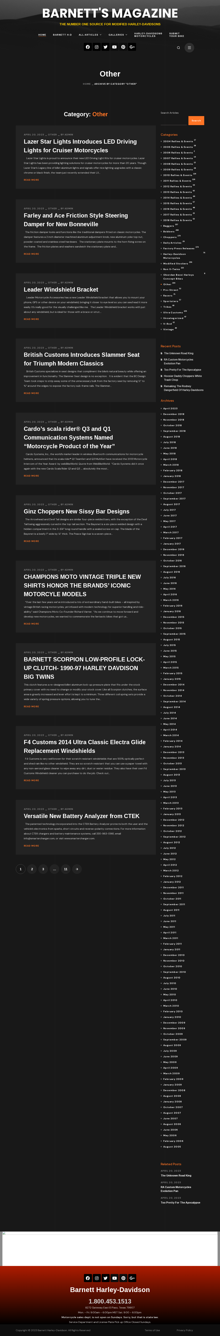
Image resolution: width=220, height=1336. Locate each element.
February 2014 (173, 740)
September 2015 (174, 633)
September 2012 (174, 836)
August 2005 (172, 1146)
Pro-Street (172, 289)
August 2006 (172, 1124)
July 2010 (169, 983)
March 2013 (171, 802)
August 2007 (172, 1112)
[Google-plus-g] (132, 47)
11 (65, 869)
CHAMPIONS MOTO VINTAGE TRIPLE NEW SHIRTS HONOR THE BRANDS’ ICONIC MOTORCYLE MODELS (82, 585)
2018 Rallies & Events (179, 220)
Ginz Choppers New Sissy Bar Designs (76, 511)
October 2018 (172, 425)
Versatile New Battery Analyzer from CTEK (82, 816)
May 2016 (169, 588)
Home (87, 83)
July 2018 (169, 442)
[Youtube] (114, 47)
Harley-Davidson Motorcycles (183, 255)
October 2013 (172, 763)
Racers (169, 295)
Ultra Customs (175, 312)
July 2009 (170, 1050)
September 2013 (174, 769)
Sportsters (172, 301)
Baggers (170, 225)
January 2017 (172, 543)
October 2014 (172, 695)
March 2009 (171, 1073)
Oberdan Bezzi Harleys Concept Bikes (183, 276)
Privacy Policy (185, 1330)
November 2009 (174, 1028)
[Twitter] (105, 47)
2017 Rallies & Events (179, 214)
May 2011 (169, 926)
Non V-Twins (173, 269)
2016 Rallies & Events (179, 208)
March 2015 (171, 667)
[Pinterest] (123, 47)
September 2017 (174, 498)
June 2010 (170, 988)
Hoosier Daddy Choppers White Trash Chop (183, 378)
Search (196, 120)
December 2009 (174, 1022)
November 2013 (173, 757)
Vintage (170, 329)
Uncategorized (174, 318)
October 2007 (173, 1107)
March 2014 (171, 735)
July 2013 (169, 780)
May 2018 (169, 453)
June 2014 (170, 718)
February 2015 (172, 673)
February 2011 (172, 943)
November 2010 (174, 960)
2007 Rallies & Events (179, 158)
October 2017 (172, 493)
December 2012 (173, 819)
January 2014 (172, 746)
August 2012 (171, 842)
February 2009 (173, 1079)
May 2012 (169, 859)
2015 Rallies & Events (179, 203)
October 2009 (173, 1034)
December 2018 (173, 414)
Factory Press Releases (180, 248)
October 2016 (172, 560)
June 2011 (169, 921)
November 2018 (173, 419)
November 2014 (173, 690)
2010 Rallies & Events (179, 175)
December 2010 (174, 955)
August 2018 (171, 436)
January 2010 (172, 1017)
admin (69, 134)
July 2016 (169, 577)
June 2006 (170, 1129)
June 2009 (170, 1056)
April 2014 (170, 729)
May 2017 (169, 521)
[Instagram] (97, 47)
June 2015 (170, 650)
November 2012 (173, 825)
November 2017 (173, 487)
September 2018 (174, 431)
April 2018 (170, 459)
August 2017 (171, 504)
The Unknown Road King (178, 353)
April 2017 (170, 526)
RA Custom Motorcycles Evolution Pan (178, 361)
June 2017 (170, 515)
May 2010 (169, 994)
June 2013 (170, 786)
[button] (178, 47)
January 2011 (171, 949)
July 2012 (169, 848)
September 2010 (174, 972)
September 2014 (174, 701)
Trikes (168, 306)
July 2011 (169, 915)
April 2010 (170, 1000)
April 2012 (170, 864)
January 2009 (172, 1084)
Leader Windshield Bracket (61, 289)
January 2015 (172, 678)
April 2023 (170, 408)
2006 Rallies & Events (179, 152)
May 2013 (169, 791)
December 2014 (174, 684)
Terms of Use (152, 1330)
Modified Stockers (177, 263)
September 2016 (174, 566)
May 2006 (170, 1135)
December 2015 (173, 617)
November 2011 (173, 893)
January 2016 (172, 611)
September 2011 (174, 904)
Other (52, 134)
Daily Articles (173, 242)
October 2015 (172, 628)
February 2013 (172, 808)
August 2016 (171, 571)
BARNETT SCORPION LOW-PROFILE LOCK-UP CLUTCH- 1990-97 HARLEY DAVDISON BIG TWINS (84, 668)
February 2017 (172, 538)
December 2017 (173, 481)
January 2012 (172, 881)
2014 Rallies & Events (179, 197)
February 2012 (172, 876)
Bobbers (170, 231)
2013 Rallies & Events (179, 192)
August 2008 (172, 1095)
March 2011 (170, 938)
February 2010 (173, 1011)
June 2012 (170, 853)
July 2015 (169, 645)
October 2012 (172, 831)
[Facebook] (88, 47)
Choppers (171, 237)
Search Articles (170, 112)
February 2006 (173, 1141)
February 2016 (172, 605)
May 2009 (170, 1062)
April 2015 (170, 662)
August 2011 (171, 910)
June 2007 (170, 1118)
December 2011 (173, 887)
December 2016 (173, 549)
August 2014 (171, 707)
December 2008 (174, 1090)
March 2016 (171, 600)
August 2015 (171, 639)
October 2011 (172, 898)
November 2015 (173, 622)
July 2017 (169, 509)
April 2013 (170, 797)
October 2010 (172, 966)
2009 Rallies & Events (179, 169)
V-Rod (169, 323)
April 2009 (170, 1067)
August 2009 (172, 1045)
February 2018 (172, 470)
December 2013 (173, 752)
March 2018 (171, 464)
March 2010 (171, 1005)
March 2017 (171, 532)
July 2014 (169, 712)
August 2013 (171, 774)
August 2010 (171, 977)
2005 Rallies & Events (179, 146)
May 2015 (169, 656)
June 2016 (170, 583)
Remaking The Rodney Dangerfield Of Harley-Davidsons (184, 388)
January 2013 (172, 814)
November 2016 (173, 555)
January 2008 (172, 1101)
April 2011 (169, 932)
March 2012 (171, 870)
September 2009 (175, 1039)
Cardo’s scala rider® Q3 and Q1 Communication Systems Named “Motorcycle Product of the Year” (69, 438)
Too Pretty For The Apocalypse (182, 369)
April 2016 (170, 594)
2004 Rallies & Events (179, 141)
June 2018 (170, 447)
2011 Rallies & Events (179, 180)
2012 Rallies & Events (179, 186)
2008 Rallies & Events (179, 163)
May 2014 (169, 724)
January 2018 (172, 476)
